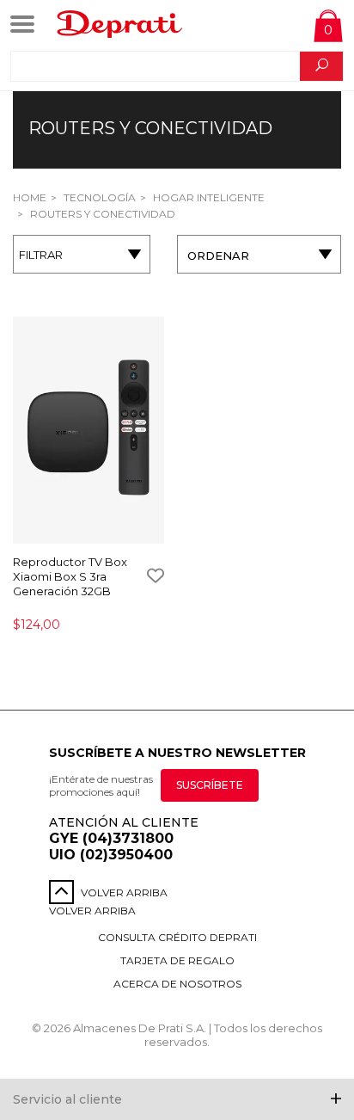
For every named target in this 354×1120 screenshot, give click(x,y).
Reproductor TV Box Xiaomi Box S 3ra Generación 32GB (70, 576)
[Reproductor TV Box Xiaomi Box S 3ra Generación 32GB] (88, 431)
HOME (29, 197)
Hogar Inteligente (207, 197)
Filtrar (41, 255)
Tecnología (98, 197)
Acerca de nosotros (177, 983)
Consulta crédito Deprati (177, 937)
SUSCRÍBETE (209, 784)
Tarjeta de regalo (177, 960)
